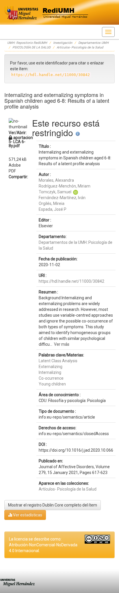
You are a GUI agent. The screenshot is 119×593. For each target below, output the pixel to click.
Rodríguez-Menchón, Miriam (64, 186)
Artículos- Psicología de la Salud (80, 47)
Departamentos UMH (93, 43)
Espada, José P (52, 209)
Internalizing (50, 372)
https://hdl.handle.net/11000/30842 (71, 281)
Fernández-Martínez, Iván (62, 197)
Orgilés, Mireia (51, 203)
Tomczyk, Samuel (55, 192)
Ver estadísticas (27, 515)
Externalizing (50, 366)
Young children (52, 384)
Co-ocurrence (51, 378)
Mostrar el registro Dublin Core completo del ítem (52, 505)
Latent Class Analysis (58, 360)
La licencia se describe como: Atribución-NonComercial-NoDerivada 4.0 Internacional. (43, 545)
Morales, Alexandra (56, 180)
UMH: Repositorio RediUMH (27, 43)
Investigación (62, 43)
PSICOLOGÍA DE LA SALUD (31, 47)
